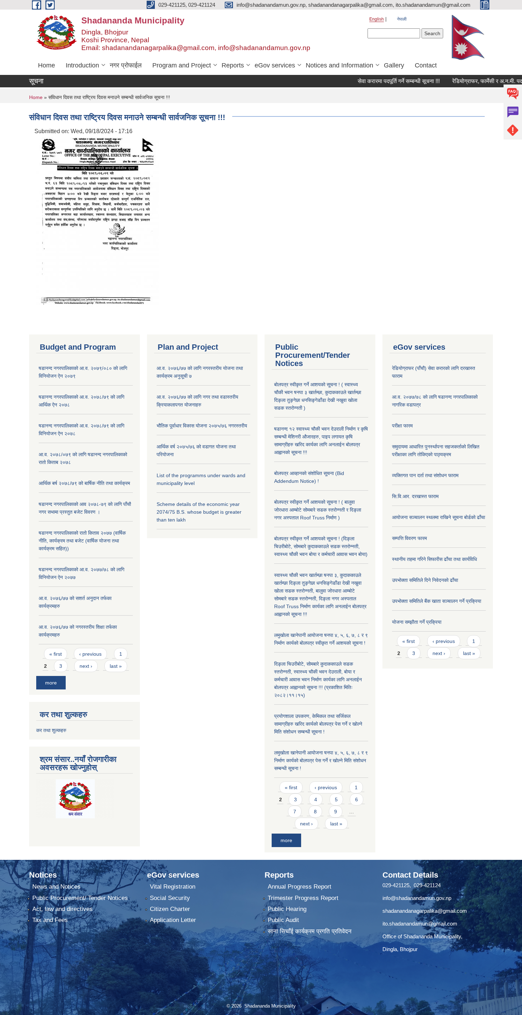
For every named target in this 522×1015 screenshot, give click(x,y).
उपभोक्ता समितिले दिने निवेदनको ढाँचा (425, 580)
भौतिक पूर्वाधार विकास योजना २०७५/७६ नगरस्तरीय (202, 426)
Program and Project (181, 65)
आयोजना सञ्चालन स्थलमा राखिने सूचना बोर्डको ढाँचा (438, 517)
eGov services (275, 65)
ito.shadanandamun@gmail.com (419, 924)
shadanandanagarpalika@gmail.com (424, 911)
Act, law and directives (62, 909)
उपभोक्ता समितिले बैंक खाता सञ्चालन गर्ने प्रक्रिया (436, 601)
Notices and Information (339, 65)
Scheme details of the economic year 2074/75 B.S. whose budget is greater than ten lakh (199, 512)
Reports (233, 65)
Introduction (82, 65)
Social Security (170, 898)
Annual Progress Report (299, 886)
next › (86, 666)
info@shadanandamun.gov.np (416, 898)
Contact (426, 65)
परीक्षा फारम (402, 426)
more (51, 683)
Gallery (394, 65)
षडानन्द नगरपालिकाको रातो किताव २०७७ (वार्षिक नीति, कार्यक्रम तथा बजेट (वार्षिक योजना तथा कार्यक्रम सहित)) (82, 540)
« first (55, 654)
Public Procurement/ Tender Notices (80, 898)
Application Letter (173, 920)
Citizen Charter (170, 909)
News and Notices (56, 886)
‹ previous (90, 654)
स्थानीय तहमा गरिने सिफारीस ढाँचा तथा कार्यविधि (434, 559)
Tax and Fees (50, 920)
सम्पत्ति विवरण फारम (409, 538)
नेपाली (402, 19)
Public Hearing (287, 909)
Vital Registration (172, 886)
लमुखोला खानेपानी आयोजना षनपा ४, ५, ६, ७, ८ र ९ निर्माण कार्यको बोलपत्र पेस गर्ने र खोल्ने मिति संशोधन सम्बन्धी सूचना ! (321, 760)
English (376, 19)
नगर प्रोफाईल (126, 65)
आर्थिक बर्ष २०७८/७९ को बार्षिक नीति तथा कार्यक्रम (84, 483)
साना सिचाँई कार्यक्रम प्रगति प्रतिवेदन (310, 931)
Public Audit (283, 920)
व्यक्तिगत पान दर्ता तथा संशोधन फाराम (425, 475)
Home (46, 65)
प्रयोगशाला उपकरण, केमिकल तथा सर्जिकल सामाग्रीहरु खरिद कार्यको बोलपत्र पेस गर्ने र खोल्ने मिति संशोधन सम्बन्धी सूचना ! (318, 724)
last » (116, 666)
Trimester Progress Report (303, 898)
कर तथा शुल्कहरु (51, 730)
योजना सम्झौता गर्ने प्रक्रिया (416, 622)
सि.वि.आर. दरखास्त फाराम (415, 496)
